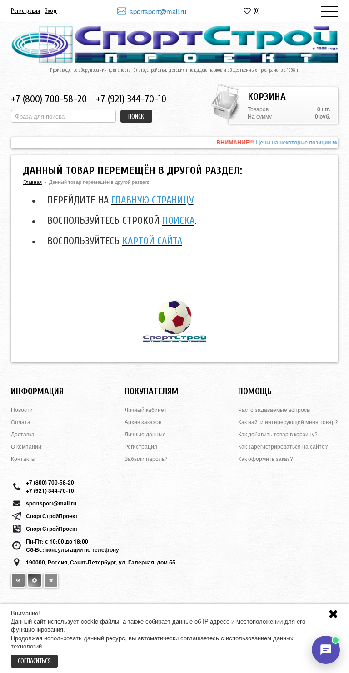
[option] (174, 143)
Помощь (255, 391)
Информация (37, 391)
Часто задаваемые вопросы (274, 409)
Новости (22, 409)
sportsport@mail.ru (158, 11)
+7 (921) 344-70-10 (131, 99)
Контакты (23, 458)
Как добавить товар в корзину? (278, 434)
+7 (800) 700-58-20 (49, 99)
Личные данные (145, 434)
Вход (51, 10)
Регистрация (25, 10)
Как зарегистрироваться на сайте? (283, 446)
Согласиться (34, 661)
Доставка (23, 434)
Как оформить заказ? (265, 458)
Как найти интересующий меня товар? (288, 422)
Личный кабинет (146, 409)
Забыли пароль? (146, 458)
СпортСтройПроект (52, 516)
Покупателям (152, 391)
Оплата (20, 422)
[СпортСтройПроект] (174, 44)
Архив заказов (143, 422)
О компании (26, 446)
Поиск (136, 116)
